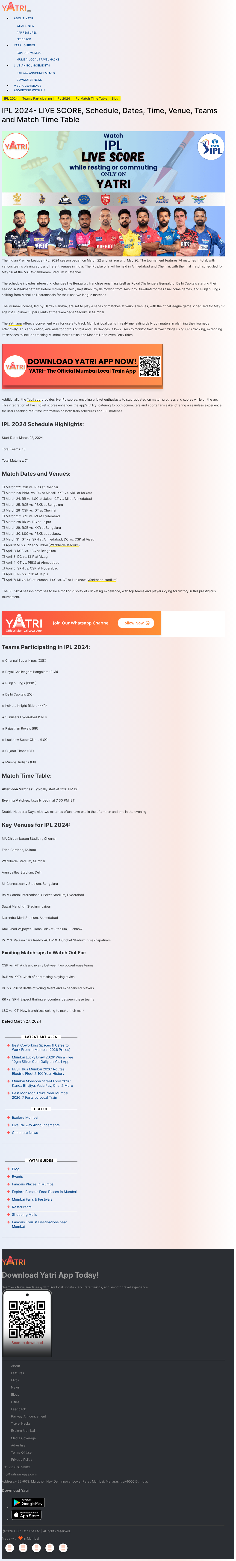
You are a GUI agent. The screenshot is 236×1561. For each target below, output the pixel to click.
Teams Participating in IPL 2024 (46, 98)
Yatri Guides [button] (24, 45)
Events (17, 1176)
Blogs (15, 1394)
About (15, 1366)
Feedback (24, 39)
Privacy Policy (21, 1459)
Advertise (18, 1445)
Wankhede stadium (64, 545)
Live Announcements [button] (32, 65)
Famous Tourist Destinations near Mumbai (39, 1224)
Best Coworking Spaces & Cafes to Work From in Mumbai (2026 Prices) (41, 1047)
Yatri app (15, 323)
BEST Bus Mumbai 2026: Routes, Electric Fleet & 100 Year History (38, 1071)
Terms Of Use (21, 1452)
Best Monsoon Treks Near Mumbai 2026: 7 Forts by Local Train (40, 1095)
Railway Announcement (28, 1416)
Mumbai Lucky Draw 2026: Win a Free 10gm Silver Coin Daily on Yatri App (42, 1059)
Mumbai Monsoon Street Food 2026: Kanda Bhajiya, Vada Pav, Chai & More (42, 1083)
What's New (25, 26)
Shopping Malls (24, 1214)
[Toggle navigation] (29, 11)
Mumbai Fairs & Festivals (32, 1199)
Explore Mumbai (29, 53)
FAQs (15, 1380)
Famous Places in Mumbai (33, 1184)
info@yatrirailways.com (19, 1474)
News (15, 1387)
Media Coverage (27, 85)
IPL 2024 (11, 98)
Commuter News (29, 79)
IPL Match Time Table (91, 98)
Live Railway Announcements (36, 1125)
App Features (27, 32)
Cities (15, 1402)
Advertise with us (30, 90)
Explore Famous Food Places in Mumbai (44, 1192)
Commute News (25, 1132)
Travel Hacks (20, 1423)
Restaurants (22, 1207)
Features (17, 1373)
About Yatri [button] (24, 18)
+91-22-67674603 (16, 1467)
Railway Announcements (36, 73)
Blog (115, 98)
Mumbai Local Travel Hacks (38, 59)
